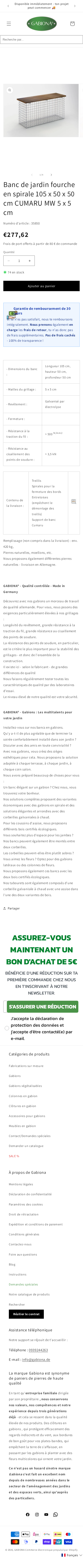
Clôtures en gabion (22, 1106)
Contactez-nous (20, 1244)
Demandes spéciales (23, 1284)
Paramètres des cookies (26, 1204)
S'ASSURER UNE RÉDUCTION (42, 1006)
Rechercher (17, 1304)
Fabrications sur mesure (26, 1066)
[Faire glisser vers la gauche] (32, 175)
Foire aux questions (23, 1254)
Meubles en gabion (22, 1126)
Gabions (15, 1076)
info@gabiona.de (36, 1359)
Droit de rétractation (24, 1214)
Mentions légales (21, 1184)
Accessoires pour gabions (27, 1116)
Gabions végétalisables (25, 1086)
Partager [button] (14, 908)
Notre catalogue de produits (29, 1294)
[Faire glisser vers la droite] (51, 175)
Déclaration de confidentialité (30, 1194)
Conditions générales (24, 1234)
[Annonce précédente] (8, 6)
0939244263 (38, 1349)
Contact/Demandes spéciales (30, 1136)
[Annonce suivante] (75, 6)
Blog (12, 1264)
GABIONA (19, 1549)
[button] (9, 24)
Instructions (17, 1274)
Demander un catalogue (26, 1146)
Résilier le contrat (26, 1314)
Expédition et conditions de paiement (36, 1224)
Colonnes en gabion (23, 1096)
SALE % (14, 1156)
